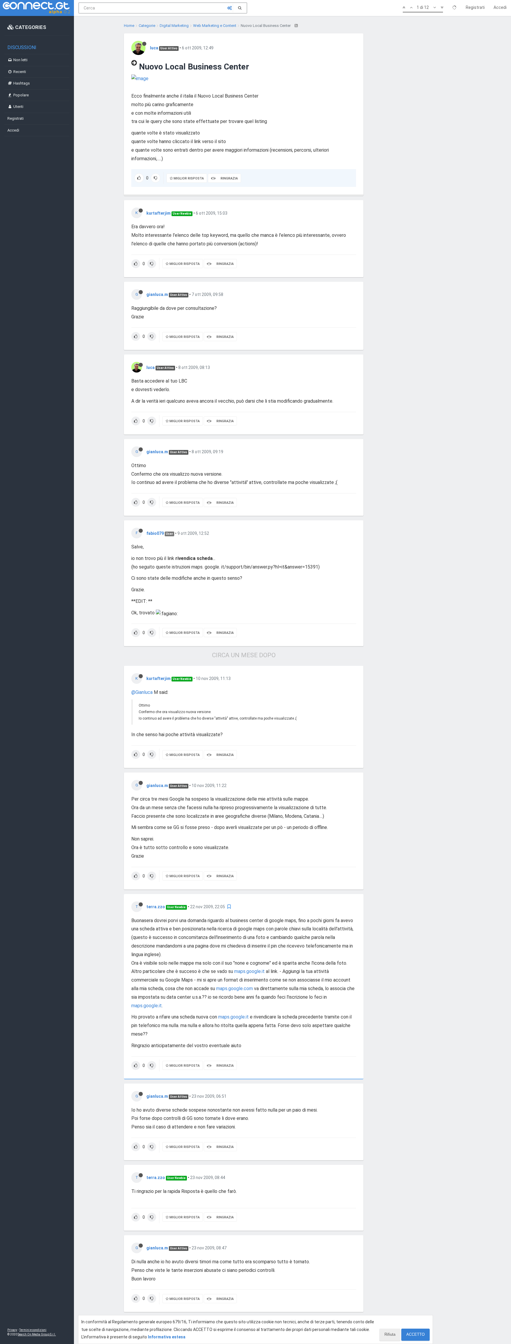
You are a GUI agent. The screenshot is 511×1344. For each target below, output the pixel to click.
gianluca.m (157, 294)
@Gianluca (142, 692)
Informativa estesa (166, 1337)
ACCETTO (415, 1334)
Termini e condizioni (32, 1330)
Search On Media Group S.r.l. (37, 1334)
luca (154, 48)
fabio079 (155, 533)
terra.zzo (155, 906)
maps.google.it (249, 971)
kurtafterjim (158, 213)
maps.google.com (234, 988)
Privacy (12, 1330)
